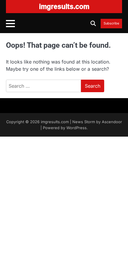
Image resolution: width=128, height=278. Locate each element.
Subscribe (111, 23)
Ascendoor (112, 122)
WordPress (76, 128)
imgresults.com (55, 122)
